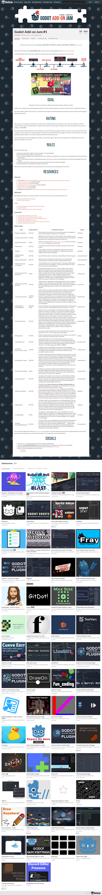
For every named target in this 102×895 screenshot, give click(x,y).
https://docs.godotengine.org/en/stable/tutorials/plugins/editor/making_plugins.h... (47, 180)
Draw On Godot (30, 690)
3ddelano (4, 831)
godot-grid (54, 856)
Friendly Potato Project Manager (85, 745)
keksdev (3, 860)
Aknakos (28, 639)
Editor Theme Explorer (24, 200)
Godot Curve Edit (6, 663)
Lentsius (28, 35)
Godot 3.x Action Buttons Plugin (11, 690)
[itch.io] (95, 893)
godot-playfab (55, 636)
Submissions (25, 38)
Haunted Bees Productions (8, 582)
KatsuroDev (5, 525)
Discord (24, 443)
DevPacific (29, 693)
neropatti (53, 720)
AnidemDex (29, 777)
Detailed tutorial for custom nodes (27, 185)
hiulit (27, 831)
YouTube (56, 446)
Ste (77, 693)
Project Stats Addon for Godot (59, 801)
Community (57, 2)
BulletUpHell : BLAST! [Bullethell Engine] (37, 493)
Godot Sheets (30, 521)
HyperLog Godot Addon (58, 578)
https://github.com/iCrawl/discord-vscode (50, 389)
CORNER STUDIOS (6, 639)
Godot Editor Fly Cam (8, 856)
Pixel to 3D (54, 774)
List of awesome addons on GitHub (27, 215)
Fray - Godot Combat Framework (85, 550)
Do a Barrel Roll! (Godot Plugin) (85, 690)
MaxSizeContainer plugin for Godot (61, 607)
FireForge (78, 639)
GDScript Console (31, 663)
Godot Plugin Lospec (32, 828)
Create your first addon (24, 188)
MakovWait (54, 553)
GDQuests (5, 521)
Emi (3, 777)
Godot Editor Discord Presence (35, 883)
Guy (52, 582)
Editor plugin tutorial (23, 186)
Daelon (28, 582)
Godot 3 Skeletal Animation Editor (85, 578)
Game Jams (27, 2)
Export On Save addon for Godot (35, 745)
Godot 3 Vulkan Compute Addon (85, 828)
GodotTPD (29, 801)
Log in (90, 2)
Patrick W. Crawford (7, 666)
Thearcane (4, 553)
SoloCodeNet (54, 525)
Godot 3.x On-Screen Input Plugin (85, 663)
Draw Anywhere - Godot (9, 828)
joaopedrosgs (5, 804)
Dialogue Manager (56, 493)
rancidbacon (79, 831)
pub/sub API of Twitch (59, 241)
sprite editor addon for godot (59, 521)
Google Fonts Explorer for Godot (35, 636)
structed (53, 639)
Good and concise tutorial (25, 182)
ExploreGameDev (80, 777)
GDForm (4, 801)
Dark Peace (29, 498)
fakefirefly (78, 748)
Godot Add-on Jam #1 (30, 32)
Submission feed (53, 38)
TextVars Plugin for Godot (83, 636)
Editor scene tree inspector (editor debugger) (30, 209)
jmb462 (28, 860)
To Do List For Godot (7, 550)
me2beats (53, 804)
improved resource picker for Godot (61, 550)
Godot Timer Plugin (81, 856)
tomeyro (78, 525)
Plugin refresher (22, 207)
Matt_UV (53, 610)
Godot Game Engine (68, 51)
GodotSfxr (79, 521)
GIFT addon (41, 243)
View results (78, 45)
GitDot (28, 607)
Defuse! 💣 (5, 774)
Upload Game (38, 2)
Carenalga (4, 496)
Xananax (78, 720)
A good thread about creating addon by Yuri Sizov (31, 206)
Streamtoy (5, 745)
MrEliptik (22, 35)
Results (33, 38)
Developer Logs (47, 2)
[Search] (84, 2)
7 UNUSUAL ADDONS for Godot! (27, 220)
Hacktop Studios (30, 720)
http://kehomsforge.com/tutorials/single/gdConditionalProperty (49, 189)
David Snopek (29, 748)
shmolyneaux (79, 582)
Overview (17, 38)
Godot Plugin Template (32, 774)
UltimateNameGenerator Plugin (35, 716)
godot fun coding (56, 690)
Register (97, 2)
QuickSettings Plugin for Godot (35, 856)
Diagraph (29, 578)
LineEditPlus (54, 663)
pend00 (28, 525)
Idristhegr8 (54, 777)
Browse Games (18, 2)
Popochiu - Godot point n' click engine (12, 493)
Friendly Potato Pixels (8, 883)
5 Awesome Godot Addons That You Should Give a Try (32, 218)
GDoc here (39, 431)
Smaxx (3, 721)
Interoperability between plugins (26, 198)
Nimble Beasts (79, 496)
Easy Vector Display (57, 716)
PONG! (78, 801)
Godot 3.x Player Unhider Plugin (60, 745)
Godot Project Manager (83, 493)
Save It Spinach (6, 636)
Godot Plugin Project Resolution (85, 607)
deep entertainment (6, 748)
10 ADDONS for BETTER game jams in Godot (30, 217)
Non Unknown (5, 610)
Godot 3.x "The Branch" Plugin (10, 578)
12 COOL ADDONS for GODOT (26, 223)
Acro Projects (29, 555)
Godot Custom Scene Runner (84, 716)
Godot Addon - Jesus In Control (10, 607)
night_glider (54, 693)
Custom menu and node (24, 183)
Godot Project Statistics (58, 828)
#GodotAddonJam (36, 35)
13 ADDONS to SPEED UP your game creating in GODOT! (33, 221)
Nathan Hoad (54, 496)
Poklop (78, 860)
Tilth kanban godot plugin (83, 774)
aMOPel (53, 860)
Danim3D (78, 610)
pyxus (77, 553)
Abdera (53, 831)
